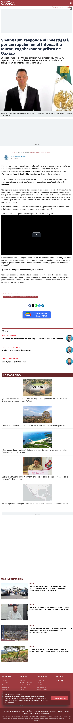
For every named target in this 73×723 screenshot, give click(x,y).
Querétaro (22, 687)
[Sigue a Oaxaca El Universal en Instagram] (62, 681)
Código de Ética (27, 711)
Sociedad (5, 685)
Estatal (14, 152)
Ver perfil (14, 158)
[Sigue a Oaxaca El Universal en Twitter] (59, 681)
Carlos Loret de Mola (10, 359)
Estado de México (25, 682)
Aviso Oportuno (42, 689)
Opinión (6, 331)
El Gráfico (40, 680)
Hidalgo (22, 680)
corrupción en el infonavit (27, 296)
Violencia (37, 711)
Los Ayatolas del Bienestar (14, 362)
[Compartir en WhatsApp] (36, 305)
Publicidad (44, 711)
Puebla (21, 689)
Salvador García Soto (11, 347)
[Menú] (71, 3)
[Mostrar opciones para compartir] (71, 8)
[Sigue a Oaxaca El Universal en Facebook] (56, 681)
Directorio (7, 711)
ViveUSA (40, 685)
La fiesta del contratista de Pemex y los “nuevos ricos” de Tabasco (32, 339)
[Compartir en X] (33, 305)
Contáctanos (16, 711)
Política (4, 689)
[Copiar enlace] (42, 305)
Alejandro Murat (9, 296)
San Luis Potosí (24, 685)
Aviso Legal (53, 711)
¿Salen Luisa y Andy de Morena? (16, 350)
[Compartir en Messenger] (39, 305)
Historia (26, 713)
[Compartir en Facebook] (29, 305)
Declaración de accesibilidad (39, 713)
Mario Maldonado (9, 336)
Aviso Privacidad (63, 711)
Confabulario (41, 687)
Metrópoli (5, 682)
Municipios (5, 687)
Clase (39, 682)
